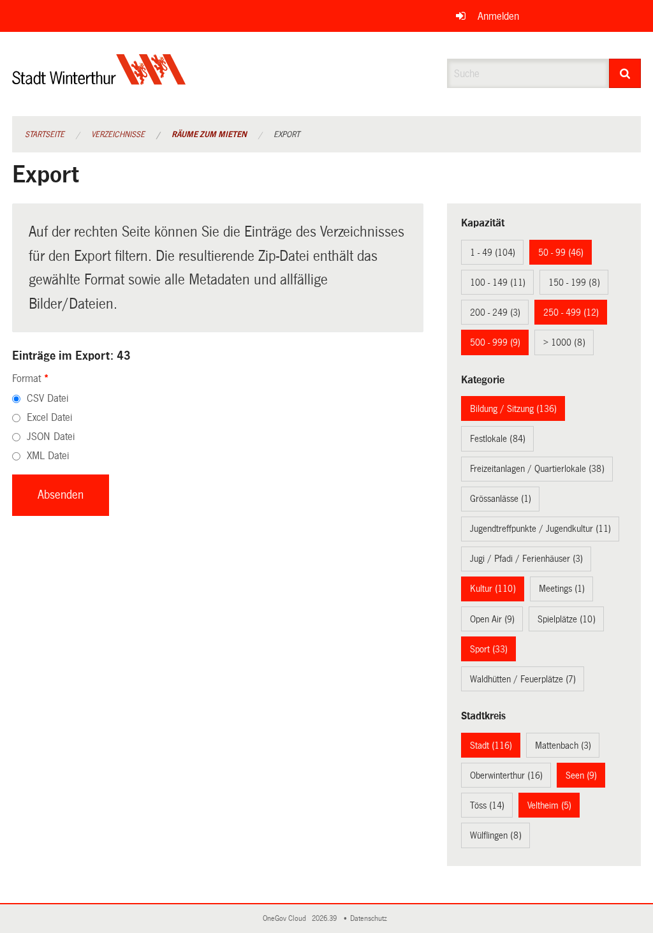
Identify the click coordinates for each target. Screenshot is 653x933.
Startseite (44, 134)
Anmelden (498, 16)
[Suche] (625, 73)
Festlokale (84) (497, 439)
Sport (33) (489, 649)
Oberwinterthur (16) (506, 775)
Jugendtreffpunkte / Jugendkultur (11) (540, 529)
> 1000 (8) (564, 342)
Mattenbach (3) (563, 745)
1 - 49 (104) (492, 252)
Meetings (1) (562, 589)
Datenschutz (370, 919)
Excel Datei (49, 417)
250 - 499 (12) (571, 312)
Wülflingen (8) (496, 835)
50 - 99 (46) (560, 252)
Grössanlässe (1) (500, 499)
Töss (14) (487, 805)
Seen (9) (581, 775)
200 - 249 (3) (495, 312)
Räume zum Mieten (209, 134)
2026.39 (325, 919)
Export (287, 134)
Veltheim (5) (549, 805)
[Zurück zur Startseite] (99, 80)
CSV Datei (47, 398)
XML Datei (48, 455)
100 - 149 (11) (497, 282)
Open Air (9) (492, 619)
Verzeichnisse (118, 134)
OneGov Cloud (286, 919)
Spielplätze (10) (567, 619)
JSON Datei (51, 436)
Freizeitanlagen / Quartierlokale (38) (537, 469)
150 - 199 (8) (574, 282)
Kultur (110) (493, 589)
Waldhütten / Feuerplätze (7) (523, 679)
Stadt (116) (491, 745)
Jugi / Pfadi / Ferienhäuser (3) (526, 559)
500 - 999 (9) (495, 342)
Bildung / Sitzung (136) (513, 409)
